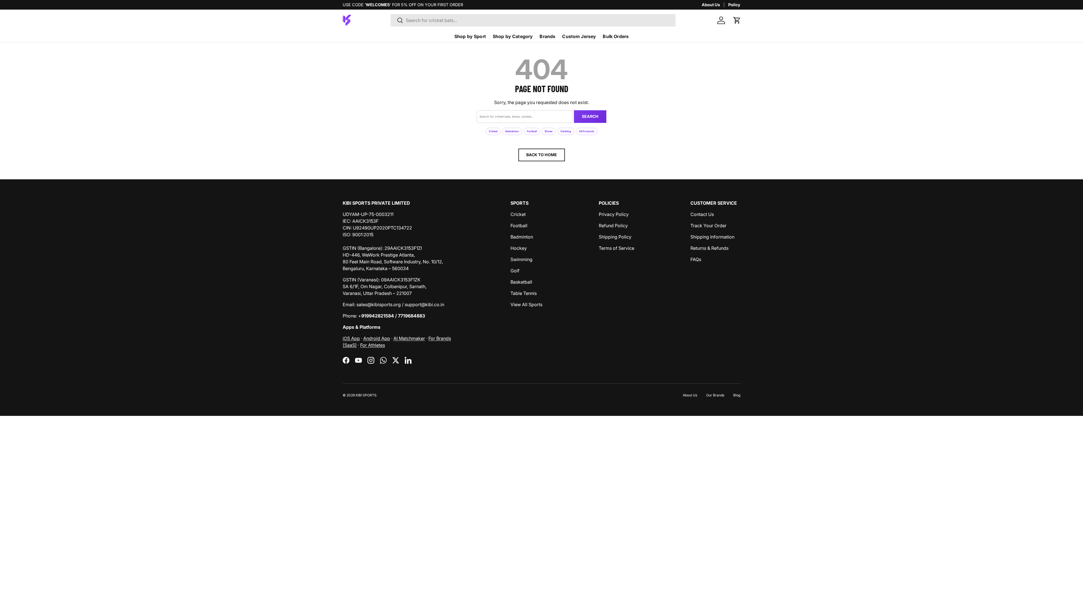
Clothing (565, 131)
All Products (586, 131)
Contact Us (702, 214)
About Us (711, 4)
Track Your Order (708, 225)
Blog (736, 395)
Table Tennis (523, 293)
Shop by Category (513, 36)
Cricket (493, 131)
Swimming (521, 259)
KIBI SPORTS (366, 395)
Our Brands (715, 395)
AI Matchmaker (409, 338)
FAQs (695, 259)
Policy (734, 4)
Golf (515, 270)
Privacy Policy (614, 214)
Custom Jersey (579, 36)
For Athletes (372, 345)
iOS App (351, 338)
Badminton (512, 131)
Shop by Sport (470, 36)
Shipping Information (712, 237)
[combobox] (533, 20)
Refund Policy (613, 225)
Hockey (518, 248)
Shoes (548, 131)
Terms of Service (616, 248)
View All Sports (526, 304)
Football (532, 131)
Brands (547, 36)
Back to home (541, 154)
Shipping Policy (615, 237)
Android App (376, 338)
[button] (737, 20)
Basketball (521, 282)
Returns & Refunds (709, 248)
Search (590, 116)
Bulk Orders (616, 36)
